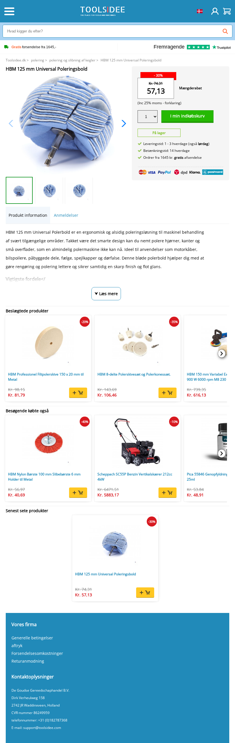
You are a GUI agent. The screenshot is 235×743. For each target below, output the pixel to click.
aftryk (16, 645)
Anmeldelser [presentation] (66, 215)
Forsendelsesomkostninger (37, 653)
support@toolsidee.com (42, 727)
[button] (122, 123)
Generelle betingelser (32, 638)
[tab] (28, 215)
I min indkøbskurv (187, 116)
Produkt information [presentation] (28, 215)
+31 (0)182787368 (52, 720)
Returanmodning (27, 661)
